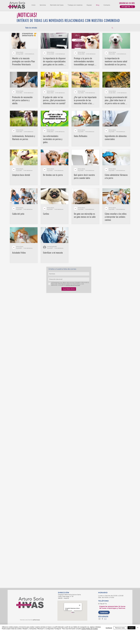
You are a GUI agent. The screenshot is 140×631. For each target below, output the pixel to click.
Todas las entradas (31, 28)
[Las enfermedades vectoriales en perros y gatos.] (54, 118)
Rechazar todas (120, 628)
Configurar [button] (109, 628)
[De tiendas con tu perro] (54, 157)
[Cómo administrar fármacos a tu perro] (116, 157)
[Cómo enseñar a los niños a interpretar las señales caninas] (116, 196)
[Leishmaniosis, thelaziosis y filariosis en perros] (24, 118)
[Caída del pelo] (24, 196)
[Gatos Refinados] (85, 118)
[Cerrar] (138, 627)
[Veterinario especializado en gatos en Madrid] (54, 41)
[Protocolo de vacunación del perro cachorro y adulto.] (24, 80)
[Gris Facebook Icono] (102, 619)
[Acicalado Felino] (24, 235)
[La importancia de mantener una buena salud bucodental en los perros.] (116, 41)
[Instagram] (99, 619)
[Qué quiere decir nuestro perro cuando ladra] (85, 157)
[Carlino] (54, 196)
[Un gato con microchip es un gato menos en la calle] (85, 196)
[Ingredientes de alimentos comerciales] (116, 118)
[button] (42, 5)
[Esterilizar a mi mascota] (54, 235)
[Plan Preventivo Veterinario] (24, 41)
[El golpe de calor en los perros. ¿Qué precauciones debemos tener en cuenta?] (54, 80)
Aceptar (131, 628)
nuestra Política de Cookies (89, 629)
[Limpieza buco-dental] (24, 157)
